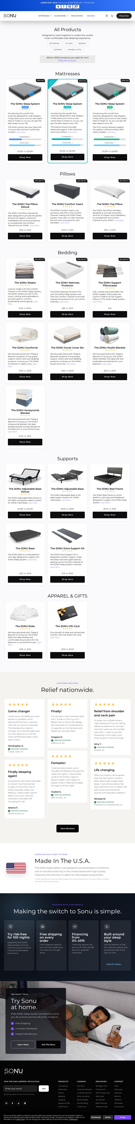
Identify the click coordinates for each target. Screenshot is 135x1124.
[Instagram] (6, 1103)
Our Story (81, 1086)
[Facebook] (12, 1103)
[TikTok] (18, 1103)
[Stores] (107, 16)
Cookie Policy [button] (20, 1119)
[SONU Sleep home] (67, 1071)
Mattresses (43, 16)
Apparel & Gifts (64, 1103)
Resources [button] (101, 1081)
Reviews (91, 16)
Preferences (96, 1117)
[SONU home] (9, 16)
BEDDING (82, 43)
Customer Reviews (84, 1089)
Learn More (23, 1044)
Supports (62, 1100)
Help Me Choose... (67, 60)
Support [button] (118, 1081)
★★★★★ (25, 109)
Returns (117, 1096)
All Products (63, 1107)
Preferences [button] (73, 1119)
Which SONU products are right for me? (68, 59)
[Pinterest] (25, 1103)
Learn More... (21, 132)
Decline (108, 1117)
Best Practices (101, 1103)
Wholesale (118, 1103)
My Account (119, 1107)
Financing (118, 1089)
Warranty (118, 1093)
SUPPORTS (58, 50)
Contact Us (81, 1107)
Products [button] (63, 1081)
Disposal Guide (101, 1107)
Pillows (61, 1093)
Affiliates (117, 1100)
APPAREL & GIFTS (74, 50)
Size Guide (100, 1096)
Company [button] (81, 1081)
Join (44, 1088)
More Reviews (68, 828)
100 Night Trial (101, 1086)
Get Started (100, 1100)
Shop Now (124, 16)
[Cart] (112, 16)
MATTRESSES (54, 43)
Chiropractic (101, 1089)
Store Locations (83, 1096)
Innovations (77, 16)
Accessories (60, 16)
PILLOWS (69, 43)
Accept (123, 1117)
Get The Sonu (48, 1044)
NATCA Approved (103, 1093)
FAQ (116, 1086)
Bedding (61, 1096)
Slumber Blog (82, 1103)
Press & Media (82, 1100)
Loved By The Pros (84, 1093)
